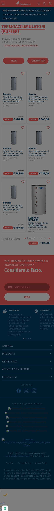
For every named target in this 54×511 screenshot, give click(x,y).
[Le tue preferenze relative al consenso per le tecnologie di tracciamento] (5, 508)
